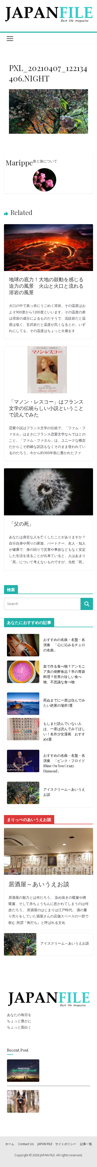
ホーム (9, 1144)
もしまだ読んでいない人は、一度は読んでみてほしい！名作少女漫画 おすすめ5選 (64, 731)
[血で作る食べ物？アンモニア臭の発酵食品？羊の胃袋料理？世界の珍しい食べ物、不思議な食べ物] (23, 675)
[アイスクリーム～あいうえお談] (23, 793)
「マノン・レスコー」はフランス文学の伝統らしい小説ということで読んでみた (46, 408)
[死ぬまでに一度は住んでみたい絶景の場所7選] (23, 703)
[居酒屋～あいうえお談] (48, 851)
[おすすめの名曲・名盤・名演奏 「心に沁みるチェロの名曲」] (23, 646)
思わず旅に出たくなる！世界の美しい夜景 (63, 1069)
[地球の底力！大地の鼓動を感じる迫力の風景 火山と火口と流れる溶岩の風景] (48, 227)
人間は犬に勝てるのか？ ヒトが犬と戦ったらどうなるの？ (64, 1101)
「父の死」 (21, 523)
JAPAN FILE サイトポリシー (57, 1144)
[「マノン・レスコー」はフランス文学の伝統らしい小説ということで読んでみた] (48, 349)
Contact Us (26, 1144)
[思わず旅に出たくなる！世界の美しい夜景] (23, 1070)
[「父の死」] (48, 471)
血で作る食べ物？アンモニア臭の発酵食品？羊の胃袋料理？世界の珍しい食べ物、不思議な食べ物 (64, 674)
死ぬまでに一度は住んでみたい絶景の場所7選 (64, 703)
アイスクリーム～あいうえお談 (64, 792)
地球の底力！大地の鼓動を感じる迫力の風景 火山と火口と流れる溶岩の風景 (46, 285)
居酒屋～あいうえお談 (38, 884)
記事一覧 (86, 1144)
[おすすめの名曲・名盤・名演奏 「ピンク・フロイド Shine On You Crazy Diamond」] (23, 764)
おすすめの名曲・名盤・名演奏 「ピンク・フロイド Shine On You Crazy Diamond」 (64, 763)
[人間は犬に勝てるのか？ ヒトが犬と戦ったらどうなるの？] (23, 1103)
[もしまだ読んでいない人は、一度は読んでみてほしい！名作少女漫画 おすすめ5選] (23, 732)
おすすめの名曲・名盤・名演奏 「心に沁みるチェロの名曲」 (64, 644)
